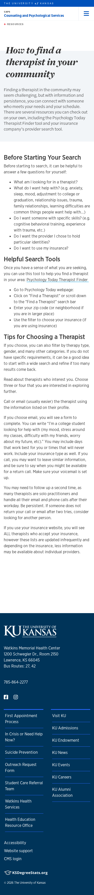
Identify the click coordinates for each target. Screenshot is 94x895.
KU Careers (61, 777)
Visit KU (59, 715)
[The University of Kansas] (30, 635)
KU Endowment (65, 740)
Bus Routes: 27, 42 (20, 666)
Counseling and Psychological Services (34, 15)
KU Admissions (65, 728)
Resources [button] (15, 24)
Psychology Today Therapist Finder (58, 279)
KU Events (61, 764)
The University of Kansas (30, 883)
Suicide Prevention (21, 752)
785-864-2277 (16, 682)
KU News (60, 752)
